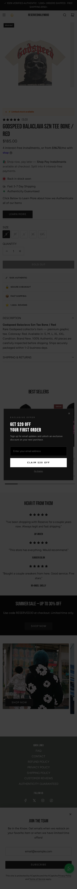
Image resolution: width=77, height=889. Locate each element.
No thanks (38, 471)
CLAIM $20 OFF (38, 462)
